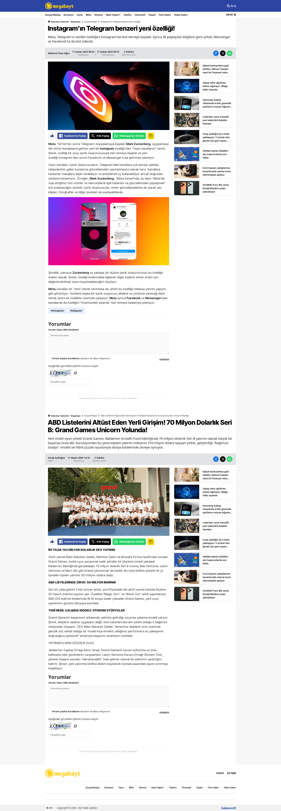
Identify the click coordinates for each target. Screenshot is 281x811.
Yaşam (152, 14)
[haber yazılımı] (228, 808)
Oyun (80, 14)
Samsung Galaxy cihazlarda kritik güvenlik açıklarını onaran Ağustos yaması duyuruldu (217, 103)
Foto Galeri (165, 14)
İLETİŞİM (231, 773)
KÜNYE (220, 773)
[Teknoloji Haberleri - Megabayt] (63, 773)
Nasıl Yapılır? (113, 14)
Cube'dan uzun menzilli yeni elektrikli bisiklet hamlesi (216, 120)
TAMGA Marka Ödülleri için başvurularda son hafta (215, 154)
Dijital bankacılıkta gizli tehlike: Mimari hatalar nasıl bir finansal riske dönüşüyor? (216, 69)
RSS (50, 807)
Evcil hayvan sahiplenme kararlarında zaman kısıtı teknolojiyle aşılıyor (217, 171)
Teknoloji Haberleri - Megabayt (65, 21)
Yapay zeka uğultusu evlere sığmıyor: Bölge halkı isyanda (215, 86)
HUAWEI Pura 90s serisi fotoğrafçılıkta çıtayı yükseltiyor (216, 188)
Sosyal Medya (52, 14)
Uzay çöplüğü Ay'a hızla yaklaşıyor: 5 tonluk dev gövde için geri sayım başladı (216, 137)
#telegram (76, 310)
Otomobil (140, 14)
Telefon (127, 14)
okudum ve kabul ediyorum (81, 358)
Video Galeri (181, 14)
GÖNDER (164, 359)
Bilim (88, 14)
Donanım (69, 14)
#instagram (57, 310)
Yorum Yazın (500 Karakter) (63, 329)
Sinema (98, 14)
